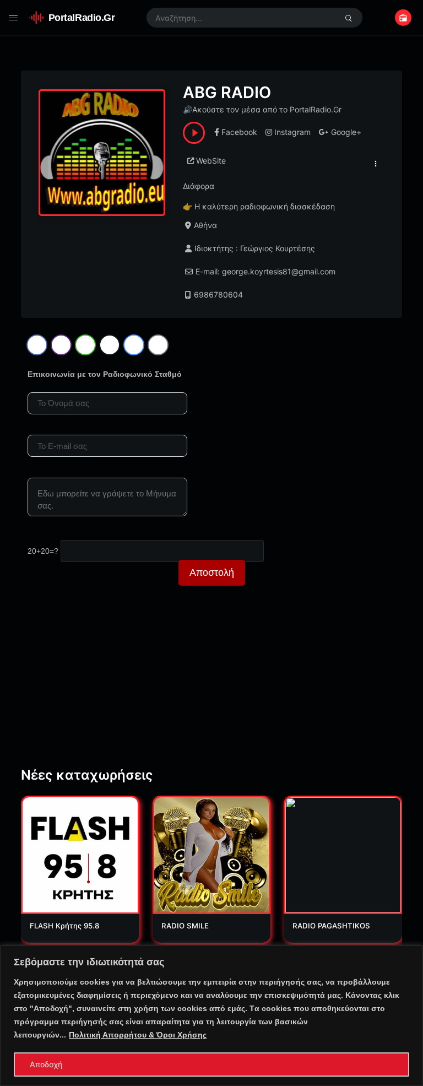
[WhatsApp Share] (85, 344)
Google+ (346, 132)
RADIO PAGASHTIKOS (331, 925)
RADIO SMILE (185, 925)
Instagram (292, 132)
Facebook (239, 132)
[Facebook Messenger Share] (133, 344)
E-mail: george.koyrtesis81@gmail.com (265, 271)
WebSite (211, 160)
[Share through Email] (158, 344)
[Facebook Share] (36, 344)
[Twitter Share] (109, 344)
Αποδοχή (46, 1064)
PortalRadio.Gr (81, 17)
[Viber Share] (61, 344)
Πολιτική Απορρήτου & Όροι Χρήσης (138, 1034)
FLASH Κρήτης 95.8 (64, 925)
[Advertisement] (211, 687)
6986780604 (218, 294)
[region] (211, 1015)
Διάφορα (198, 186)
